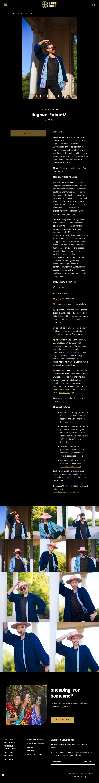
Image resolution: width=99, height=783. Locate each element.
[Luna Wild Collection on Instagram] (3, 775)
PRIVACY (30, 751)
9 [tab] (62, 96)
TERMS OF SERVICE (34, 754)
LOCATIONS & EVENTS (35, 743)
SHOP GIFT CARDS (63, 719)
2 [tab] (37, 96)
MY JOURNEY (9, 752)
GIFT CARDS (8, 759)
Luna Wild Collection (87, 773)
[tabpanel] (49, 58)
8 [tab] (58, 96)
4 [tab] (44, 96)
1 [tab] (33, 96)
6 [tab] (51, 96)
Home (13, 13)
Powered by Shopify (81, 777)
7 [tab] (55, 96)
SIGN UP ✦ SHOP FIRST (62, 740)
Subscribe (88, 761)
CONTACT (30, 747)
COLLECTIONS (9, 756)
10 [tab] (66, 96)
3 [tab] (40, 96)
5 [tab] (47, 96)
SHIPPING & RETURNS (35, 740)
